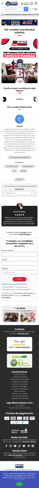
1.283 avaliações (24, 234)
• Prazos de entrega (19, 386)
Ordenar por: (19, 189)
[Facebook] (6, 446)
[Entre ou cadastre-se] (31, 3)
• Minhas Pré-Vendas (19, 394)
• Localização (19, 405)
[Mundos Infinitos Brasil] (11, 3)
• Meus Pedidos (19, 391)
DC (14, 171)
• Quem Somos (19, 374)
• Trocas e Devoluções (19, 389)
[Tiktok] (19, 446)
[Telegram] (28, 446)
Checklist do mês (11, 166)
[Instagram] (10, 446)
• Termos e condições (19, 384)
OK (19, 484)
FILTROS (19, 180)
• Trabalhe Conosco (19, 377)
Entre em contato (15, 455)
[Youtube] (24, 446)
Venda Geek (19, 450)
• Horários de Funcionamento (19, 408)
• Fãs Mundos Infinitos (19, 396)
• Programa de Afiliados (19, 398)
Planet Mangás (28, 166)
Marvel (23, 171)
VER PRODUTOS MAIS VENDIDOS (19, 157)
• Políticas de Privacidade (19, 379)
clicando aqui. (23, 334)
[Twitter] (15, 446)
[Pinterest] (32, 446)
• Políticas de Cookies (19, 382)
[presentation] (2, 99)
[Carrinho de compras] (36, 3)
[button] (19, 344)
